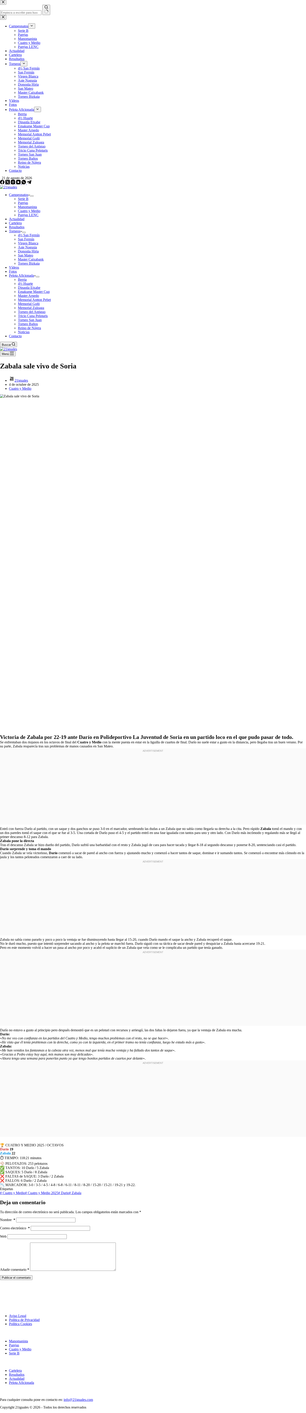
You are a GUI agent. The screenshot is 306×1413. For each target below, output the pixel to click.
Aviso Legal (17, 1316)
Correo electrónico (15, 1228)
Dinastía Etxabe (29, 288)
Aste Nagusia (27, 247)
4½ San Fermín (29, 235)
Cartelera (15, 223)
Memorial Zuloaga (31, 308)
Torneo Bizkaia (29, 263)
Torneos (14, 231)
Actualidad (16, 219)
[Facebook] (2, 183)
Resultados (16, 227)
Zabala (75, 1193)
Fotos (13, 271)
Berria (22, 279)
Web (3, 1236)
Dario (63, 1193)
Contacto (15, 336)
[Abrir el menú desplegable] (32, 196)
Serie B (23, 199)
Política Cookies (20, 1324)
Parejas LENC (28, 215)
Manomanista (27, 207)
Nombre (7, 1220)
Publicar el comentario (16, 1277)
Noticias (24, 332)
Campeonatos (18, 195)
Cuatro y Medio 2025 (41, 1193)
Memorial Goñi (29, 304)
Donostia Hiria (28, 251)
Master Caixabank (31, 259)
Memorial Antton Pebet (34, 300)
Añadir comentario (14, 1269)
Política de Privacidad (24, 1320)
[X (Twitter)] (8, 183)
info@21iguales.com (78, 1400)
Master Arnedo (28, 296)
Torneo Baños (28, 324)
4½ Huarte (25, 283)
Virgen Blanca (28, 243)
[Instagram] (13, 183)
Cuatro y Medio (29, 211)
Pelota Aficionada (21, 275)
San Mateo (25, 255)
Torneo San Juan (30, 320)
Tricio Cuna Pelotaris (33, 316)
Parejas (23, 203)
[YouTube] (19, 183)
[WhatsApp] (24, 183)
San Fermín (26, 239)
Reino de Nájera (29, 328)
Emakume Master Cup (34, 292)
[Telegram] (29, 183)
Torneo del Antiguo (31, 312)
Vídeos (14, 267)
